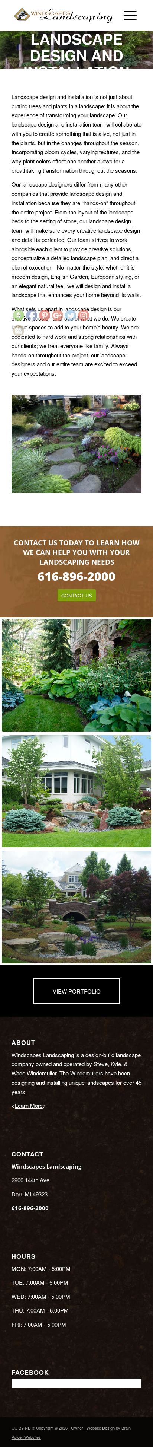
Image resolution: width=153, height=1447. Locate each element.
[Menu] (128, 15)
